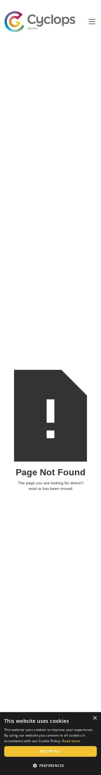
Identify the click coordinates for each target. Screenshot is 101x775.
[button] (91, 21)
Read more (71, 741)
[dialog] (50, 743)
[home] (39, 22)
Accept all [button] (50, 751)
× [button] (95, 718)
